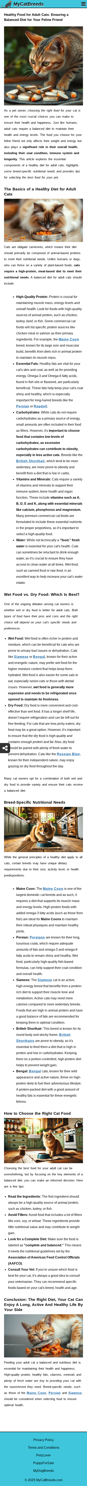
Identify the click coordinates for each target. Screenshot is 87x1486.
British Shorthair (30, 461)
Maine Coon (69, 339)
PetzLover (43, 1455)
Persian (22, 406)
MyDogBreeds (43, 1470)
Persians (37, 937)
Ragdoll (40, 406)
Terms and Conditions (43, 1447)
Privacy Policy (43, 1440)
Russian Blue (68, 754)
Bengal (39, 656)
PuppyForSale (43, 1463)
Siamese (21, 656)
